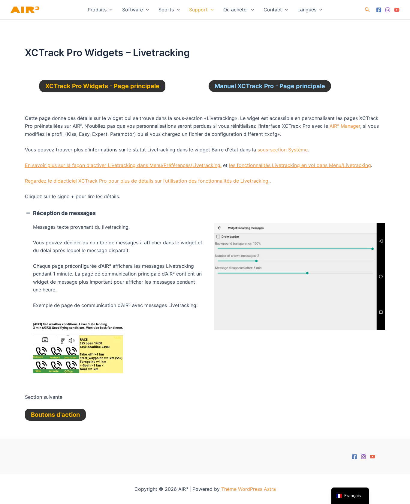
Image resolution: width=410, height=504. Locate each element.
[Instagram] (387, 10)
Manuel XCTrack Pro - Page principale (270, 86)
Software (132, 10)
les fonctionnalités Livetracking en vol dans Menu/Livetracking (300, 165)
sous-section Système (283, 150)
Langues (306, 10)
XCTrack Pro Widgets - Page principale (102, 86)
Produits (97, 10)
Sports (166, 10)
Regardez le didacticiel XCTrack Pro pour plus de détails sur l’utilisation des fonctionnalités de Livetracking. (147, 181)
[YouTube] (396, 10)
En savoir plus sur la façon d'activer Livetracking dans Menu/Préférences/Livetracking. (123, 165)
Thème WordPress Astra (248, 489)
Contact (273, 10)
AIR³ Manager (345, 126)
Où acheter (235, 10)
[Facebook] (378, 10)
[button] (110, 10)
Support (198, 10)
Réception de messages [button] (64, 213)
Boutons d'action (55, 414)
